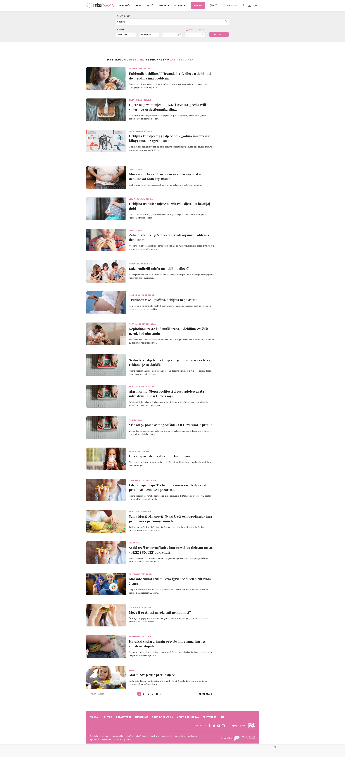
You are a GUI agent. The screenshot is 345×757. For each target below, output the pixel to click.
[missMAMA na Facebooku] (209, 725)
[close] (275, 746)
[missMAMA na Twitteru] (214, 725)
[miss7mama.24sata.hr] (100, 5)
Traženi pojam (124, 16)
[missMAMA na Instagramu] (223, 725)
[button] (256, 5)
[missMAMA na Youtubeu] (218, 725)
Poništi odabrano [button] (197, 29)
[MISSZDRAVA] (230, 5)
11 (161, 694)
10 (157, 694)
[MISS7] (214, 5)
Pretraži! (219, 34)
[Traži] (243, 5)
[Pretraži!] (226, 21)
